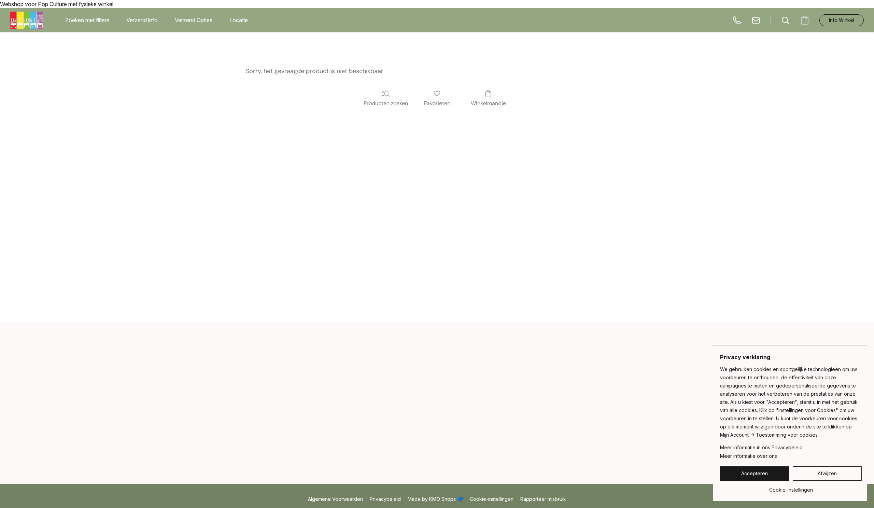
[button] (26, 20)
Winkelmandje (488, 103)
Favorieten (437, 103)
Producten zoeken (386, 103)
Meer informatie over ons (748, 456)
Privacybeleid (385, 499)
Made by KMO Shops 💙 (435, 499)
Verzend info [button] (142, 20)
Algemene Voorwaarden (335, 499)
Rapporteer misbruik (543, 499)
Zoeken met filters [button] (87, 20)
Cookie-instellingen (491, 499)
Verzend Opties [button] (193, 20)
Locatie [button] (238, 20)
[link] (791, 487)
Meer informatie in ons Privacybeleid (761, 447)
